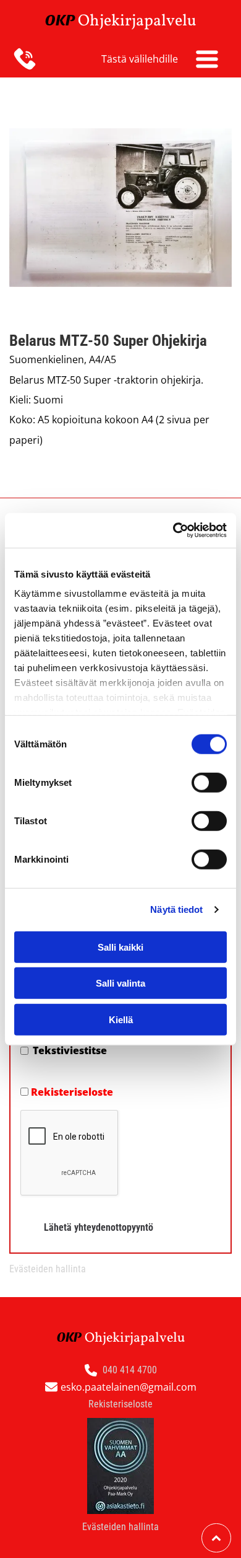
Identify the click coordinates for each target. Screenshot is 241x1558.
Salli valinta (120, 983)
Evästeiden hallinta (47, 1269)
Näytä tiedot (176, 909)
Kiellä (121, 1019)
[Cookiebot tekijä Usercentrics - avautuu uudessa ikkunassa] (173, 530)
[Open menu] (207, 58)
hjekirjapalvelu (143, 21)
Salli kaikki (120, 946)
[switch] (209, 782)
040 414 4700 (130, 1370)
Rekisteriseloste (72, 1092)
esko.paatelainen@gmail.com (129, 1387)
